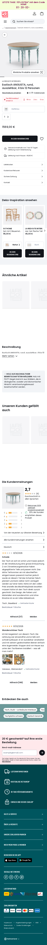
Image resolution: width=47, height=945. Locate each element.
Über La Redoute (11, 824)
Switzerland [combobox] (12, 939)
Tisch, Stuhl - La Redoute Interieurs (20, 709)
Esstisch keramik (35, 716)
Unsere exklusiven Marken (15, 834)
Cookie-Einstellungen (23, 925)
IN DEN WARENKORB (20, 138)
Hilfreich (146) (16, 682)
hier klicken (6, 762)
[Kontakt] (42, 182)
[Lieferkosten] (42, 164)
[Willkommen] (34, 14)
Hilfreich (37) (16, 616)
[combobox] (23, 533)
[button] (42, 14)
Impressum (8, 923)
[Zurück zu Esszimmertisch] (4, 34)
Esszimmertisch (10, 28)
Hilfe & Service (10, 814)
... (2, 28)
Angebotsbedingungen (24, 923)
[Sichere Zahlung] (42, 176)
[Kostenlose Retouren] (42, 170)
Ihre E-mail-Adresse (11, 747)
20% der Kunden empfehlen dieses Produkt (34, 515)
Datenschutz (8, 925)
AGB (37, 923)
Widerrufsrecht (9, 928)
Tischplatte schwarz (14, 716)
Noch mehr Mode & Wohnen (15, 845)
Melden (33, 616)
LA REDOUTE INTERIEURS (11, 81)
